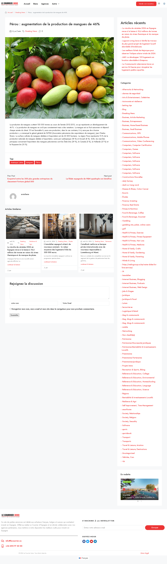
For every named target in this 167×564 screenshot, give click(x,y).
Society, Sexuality (129, 421)
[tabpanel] (139, 489)
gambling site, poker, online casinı (136, 224)
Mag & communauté (130, 315)
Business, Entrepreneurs (132, 121)
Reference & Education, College (135, 373)
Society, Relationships (131, 413)
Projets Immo (127, 365)
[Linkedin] (95, 541)
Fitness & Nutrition (130, 209)
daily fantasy (127, 181)
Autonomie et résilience (132, 101)
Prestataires (127, 353)
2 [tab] (142, 502)
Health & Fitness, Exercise (132, 232)
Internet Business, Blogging (133, 279)
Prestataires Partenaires (132, 357)
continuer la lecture (13, 265)
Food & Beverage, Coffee (133, 213)
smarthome (126, 409)
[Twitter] (87, 541)
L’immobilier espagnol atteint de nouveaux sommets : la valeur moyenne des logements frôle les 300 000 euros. (57, 248)
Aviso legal (145, 553)
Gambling (126, 220)
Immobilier (126, 275)
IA (123, 271)
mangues (29, 162)
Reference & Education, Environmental (138, 377)
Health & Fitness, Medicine (133, 244)
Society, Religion (129, 417)
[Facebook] (84, 541)
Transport (126, 437)
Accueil (27, 4)
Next (155, 489)
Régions (125, 393)
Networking (127, 331)
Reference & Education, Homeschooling (138, 381)
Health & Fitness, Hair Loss (133, 240)
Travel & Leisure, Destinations (134, 449)
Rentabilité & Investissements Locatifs (137, 397)
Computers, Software (131, 153)
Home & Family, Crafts (131, 248)
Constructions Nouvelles (132, 177)
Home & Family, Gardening (133, 252)
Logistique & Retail (130, 311)
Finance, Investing (129, 201)
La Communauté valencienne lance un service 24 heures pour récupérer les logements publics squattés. (138, 67)
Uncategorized (128, 453)
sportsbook (126, 433)
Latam (124, 303)
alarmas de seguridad (131, 93)
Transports (126, 441)
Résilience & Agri (33, 242)
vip (123, 461)
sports (124, 429)
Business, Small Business (132, 129)
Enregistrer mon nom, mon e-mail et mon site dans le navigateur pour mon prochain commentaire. (53, 309)
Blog (124, 109)
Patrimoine (108, 241)
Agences (45, 4)
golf (124, 228)
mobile (125, 327)
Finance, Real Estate (130, 205)
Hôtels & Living (128, 260)
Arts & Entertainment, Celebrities (136, 97)
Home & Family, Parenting (133, 256)
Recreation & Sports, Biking (133, 369)
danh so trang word (130, 185)
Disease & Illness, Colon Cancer (135, 189)
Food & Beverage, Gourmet (133, 217)
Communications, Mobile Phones (135, 137)
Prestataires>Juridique (131, 361)
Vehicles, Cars (128, 457)
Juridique (126, 295)
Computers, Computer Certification (137, 145)
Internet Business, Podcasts (133, 283)
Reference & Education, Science (135, 389)
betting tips (127, 105)
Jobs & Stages (128, 291)
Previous (124, 489)
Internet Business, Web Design (134, 287)
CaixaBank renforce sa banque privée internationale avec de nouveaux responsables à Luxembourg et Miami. (93, 248)
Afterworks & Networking (132, 89)
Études (71, 241)
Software (126, 425)
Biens (35, 4)
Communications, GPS (131, 133)
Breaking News (20, 12)
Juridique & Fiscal (129, 299)
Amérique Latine (17, 162)
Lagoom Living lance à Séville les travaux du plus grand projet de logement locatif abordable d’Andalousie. (139, 43)
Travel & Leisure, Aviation (132, 445)
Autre (54, 4)
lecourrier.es (127, 307)
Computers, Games (130, 149)
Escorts (125, 193)
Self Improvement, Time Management (137, 405)
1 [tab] (139, 502)
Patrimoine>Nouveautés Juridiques (136, 343)
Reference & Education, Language (136, 385)
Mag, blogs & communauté (133, 319)
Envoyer (155, 527)
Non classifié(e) (128, 335)
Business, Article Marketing (133, 117)
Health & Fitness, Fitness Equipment (137, 236)
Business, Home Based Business (135, 125)
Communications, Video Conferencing (138, 141)
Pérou (38, 162)
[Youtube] (91, 541)
